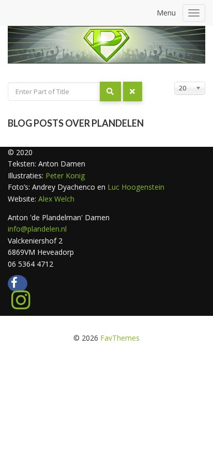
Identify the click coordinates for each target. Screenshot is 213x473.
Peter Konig (64, 175)
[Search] (110, 91)
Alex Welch (56, 199)
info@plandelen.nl (37, 229)
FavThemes (120, 338)
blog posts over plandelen (76, 123)
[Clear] (132, 91)
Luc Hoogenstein (136, 187)
